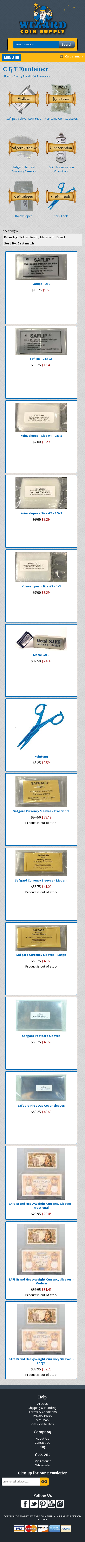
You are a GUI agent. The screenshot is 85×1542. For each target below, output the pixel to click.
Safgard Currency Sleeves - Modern (41, 880)
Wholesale (42, 1465)
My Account (42, 1461)
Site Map (42, 1420)
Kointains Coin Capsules (61, 118)
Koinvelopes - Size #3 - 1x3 (41, 586)
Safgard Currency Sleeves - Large (41, 955)
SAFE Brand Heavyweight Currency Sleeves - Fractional (41, 1206)
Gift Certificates (42, 1424)
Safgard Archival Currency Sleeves (24, 169)
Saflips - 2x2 (41, 284)
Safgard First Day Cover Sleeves (41, 1105)
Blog (42, 1447)
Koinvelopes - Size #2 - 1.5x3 (41, 513)
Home (7, 76)
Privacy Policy (42, 1416)
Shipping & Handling (42, 1408)
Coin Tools (61, 216)
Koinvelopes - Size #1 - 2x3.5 (41, 436)
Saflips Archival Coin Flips (23, 118)
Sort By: (19, 243)
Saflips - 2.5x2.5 (41, 359)
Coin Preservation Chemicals (61, 169)
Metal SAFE (41, 655)
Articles (42, 1403)
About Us (42, 1438)
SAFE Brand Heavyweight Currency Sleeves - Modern (41, 1281)
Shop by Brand (22, 76)
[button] (11, 57)
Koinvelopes (24, 216)
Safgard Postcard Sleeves (41, 1036)
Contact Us (42, 1442)
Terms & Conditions (42, 1412)
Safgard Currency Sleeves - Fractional (41, 811)
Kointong (41, 756)
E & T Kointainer (41, 76)
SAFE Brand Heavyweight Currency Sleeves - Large (41, 1361)
